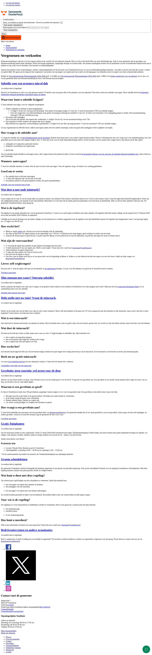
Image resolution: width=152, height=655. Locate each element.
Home (8, 45)
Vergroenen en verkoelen (15, 50)
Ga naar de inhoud (13, 3)
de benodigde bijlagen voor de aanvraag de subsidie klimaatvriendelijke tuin (109, 154)
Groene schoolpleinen (14, 459)
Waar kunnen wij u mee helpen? (15, 27)
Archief (8, 652)
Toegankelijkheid (12, 646)
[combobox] (38, 27)
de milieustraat (50, 269)
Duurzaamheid (11, 48)
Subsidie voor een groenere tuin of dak (24, 83)
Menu (4, 34)
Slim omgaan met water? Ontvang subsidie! (27, 277)
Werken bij (10, 650)
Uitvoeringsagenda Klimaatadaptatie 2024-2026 (78, 76)
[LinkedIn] (8, 585)
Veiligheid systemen (13, 648)
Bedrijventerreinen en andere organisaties (26, 530)
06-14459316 (45, 607)
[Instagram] (8, 591)
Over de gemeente (12, 639)
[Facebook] (8, 549)
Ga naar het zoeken (13, 5)
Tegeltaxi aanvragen (8, 273)
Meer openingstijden (8, 631)
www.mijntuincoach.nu (16, 362)
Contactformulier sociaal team (12, 611)
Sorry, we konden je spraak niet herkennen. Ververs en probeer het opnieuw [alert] (32, 22)
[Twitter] (21, 580)
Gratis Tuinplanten (12, 423)
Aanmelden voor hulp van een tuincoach (16, 366)
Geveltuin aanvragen (9, 419)
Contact (9, 641)
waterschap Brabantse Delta (128, 287)
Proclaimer (10, 643)
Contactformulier (7, 609)
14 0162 (11, 605)
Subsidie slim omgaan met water (13, 293)
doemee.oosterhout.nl (58, 412)
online (20, 231)
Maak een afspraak (8, 633)
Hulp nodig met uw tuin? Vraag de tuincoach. (28, 297)
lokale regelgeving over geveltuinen (123, 76)
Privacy (8, 637)
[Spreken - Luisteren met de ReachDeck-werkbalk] (11, 37)
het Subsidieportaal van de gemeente (36, 138)
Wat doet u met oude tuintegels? (20, 189)
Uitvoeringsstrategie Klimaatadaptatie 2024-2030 (27, 76)
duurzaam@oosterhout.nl (81, 248)
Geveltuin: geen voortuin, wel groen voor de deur (31, 370)
